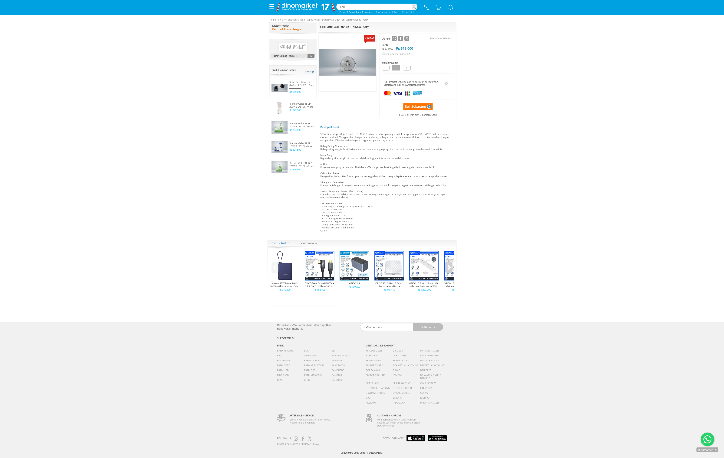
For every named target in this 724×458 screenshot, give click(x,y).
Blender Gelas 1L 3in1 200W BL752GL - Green (301, 125)
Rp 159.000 (295, 91)
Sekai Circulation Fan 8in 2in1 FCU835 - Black (301, 83)
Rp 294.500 (295, 129)
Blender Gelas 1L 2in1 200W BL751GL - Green (301, 165)
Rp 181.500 (295, 88)
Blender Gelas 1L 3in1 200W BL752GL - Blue (300, 145)
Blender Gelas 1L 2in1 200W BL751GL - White (301, 105)
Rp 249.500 (295, 110)
